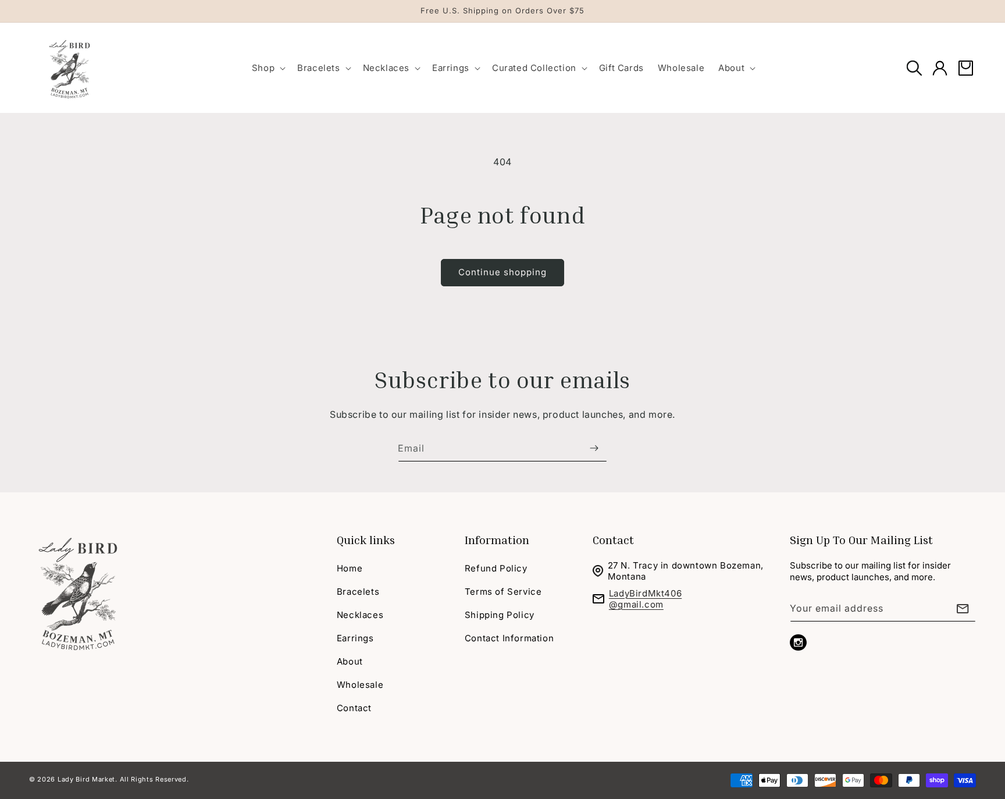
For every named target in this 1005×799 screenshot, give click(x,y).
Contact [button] (613, 539)
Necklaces (360, 614)
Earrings (355, 638)
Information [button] (497, 539)
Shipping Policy (499, 614)
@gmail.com (636, 604)
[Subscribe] (594, 448)
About (350, 661)
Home (349, 568)
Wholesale (360, 684)
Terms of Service (503, 591)
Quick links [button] (366, 539)
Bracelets (358, 591)
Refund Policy (496, 568)
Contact (354, 707)
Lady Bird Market (86, 779)
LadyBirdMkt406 (645, 593)
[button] (267, 67)
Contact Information (509, 638)
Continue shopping (502, 272)
